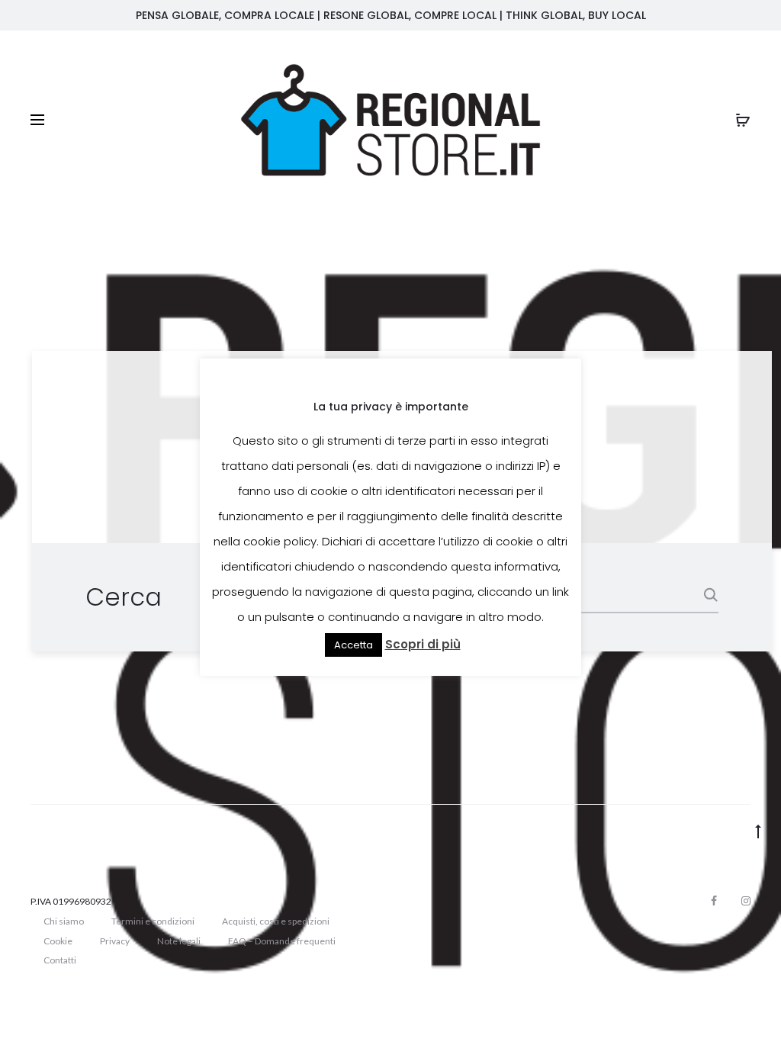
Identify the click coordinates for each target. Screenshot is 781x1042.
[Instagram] (745, 901)
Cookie (57, 941)
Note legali (179, 941)
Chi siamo (63, 921)
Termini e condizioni (152, 921)
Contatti (59, 960)
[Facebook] (714, 901)
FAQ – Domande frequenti (282, 941)
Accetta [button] (353, 645)
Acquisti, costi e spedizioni (275, 921)
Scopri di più (423, 644)
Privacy (115, 941)
